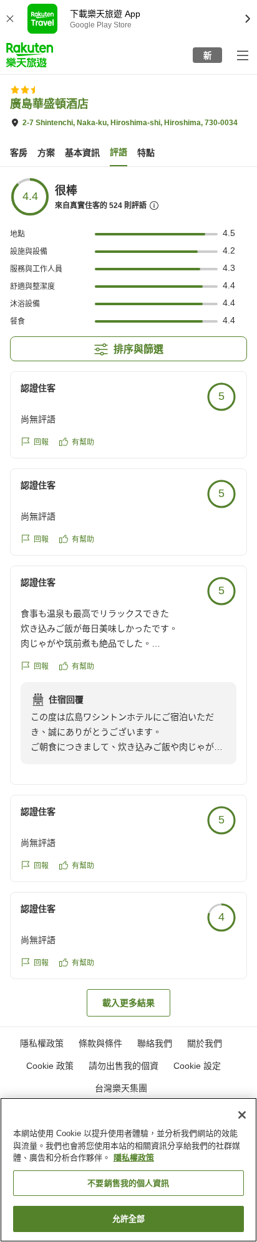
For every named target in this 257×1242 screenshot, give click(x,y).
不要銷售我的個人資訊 (128, 1183)
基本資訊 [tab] (82, 153)
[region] (128, 1169)
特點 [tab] (146, 153)
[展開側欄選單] (242, 55)
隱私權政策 (134, 1157)
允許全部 (128, 1218)
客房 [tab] (18, 153)
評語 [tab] (118, 152)
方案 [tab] (46, 153)
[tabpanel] (128, 596)
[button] (29, 54)
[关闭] (242, 1115)
